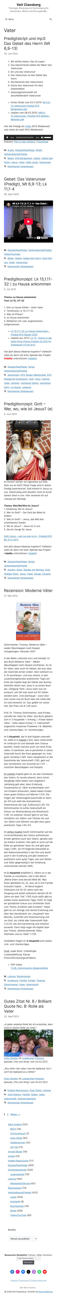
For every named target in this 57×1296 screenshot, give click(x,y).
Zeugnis (46, 574)
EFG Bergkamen (23, 158)
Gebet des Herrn (32, 258)
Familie (23, 980)
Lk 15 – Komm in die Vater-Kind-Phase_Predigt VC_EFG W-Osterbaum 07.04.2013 (31, 341)
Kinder (31, 980)
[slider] (48, 137)
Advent (11, 569)
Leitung (12, 976)
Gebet (37, 158)
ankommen (13, 375)
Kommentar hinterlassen (20, 166)
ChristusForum (18, 1133)
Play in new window (24, 141)
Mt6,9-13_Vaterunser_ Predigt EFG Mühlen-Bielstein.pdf (30, 116)
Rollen (34, 1094)
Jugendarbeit (17, 1174)
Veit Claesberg (29, 5)
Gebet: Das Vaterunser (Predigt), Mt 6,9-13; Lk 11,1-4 (25, 184)
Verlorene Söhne (29, 383)
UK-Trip (14, 1147)
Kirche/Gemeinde (17, 1170)
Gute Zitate (35, 1090)
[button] (50, 19)
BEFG (13, 1129)
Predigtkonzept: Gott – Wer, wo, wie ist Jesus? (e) (28, 406)
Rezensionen (23, 976)
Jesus (14, 162)
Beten (11, 158)
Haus (37, 379)
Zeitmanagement (27, 1098)
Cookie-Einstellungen (39, 1280)
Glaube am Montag (33, 569)
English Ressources (18, 1090)
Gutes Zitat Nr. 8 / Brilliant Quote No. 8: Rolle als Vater (28, 1006)
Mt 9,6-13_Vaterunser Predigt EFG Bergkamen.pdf (31, 106)
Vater (21, 162)
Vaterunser (45, 162)
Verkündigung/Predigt (15, 154)
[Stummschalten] (42, 137)
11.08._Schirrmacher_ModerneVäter (29, 968)
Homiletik (15, 1201)
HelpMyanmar (17, 1142)
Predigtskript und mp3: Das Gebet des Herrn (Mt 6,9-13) (27, 43)
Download (42, 141)
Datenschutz (24, 1280)
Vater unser (32, 162)
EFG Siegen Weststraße (33, 375)
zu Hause (16, 387)
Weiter (15, 1114)
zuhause (26, 387)
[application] (28, 137)
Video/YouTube (12, 254)
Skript (39, 150)
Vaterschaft (32, 984)
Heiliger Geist (11, 574)
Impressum (14, 1280)
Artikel (11, 1156)
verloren (15, 383)
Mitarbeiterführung (20, 1183)
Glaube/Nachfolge (24, 150)
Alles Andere (15, 1124)
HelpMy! (32, 358)
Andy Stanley (11, 1058)
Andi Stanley (14, 1094)
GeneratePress (46, 1291)
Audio (11, 150)
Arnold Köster (15, 1151)
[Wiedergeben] (7, 137)
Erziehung (13, 980)
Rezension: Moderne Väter (28, 590)
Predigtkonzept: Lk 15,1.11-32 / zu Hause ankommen (28, 281)
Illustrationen (17, 1206)
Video (28, 126)
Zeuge (37, 574)
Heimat (45, 379)
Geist (19, 569)
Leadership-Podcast (33, 1058)
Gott (31, 379)
